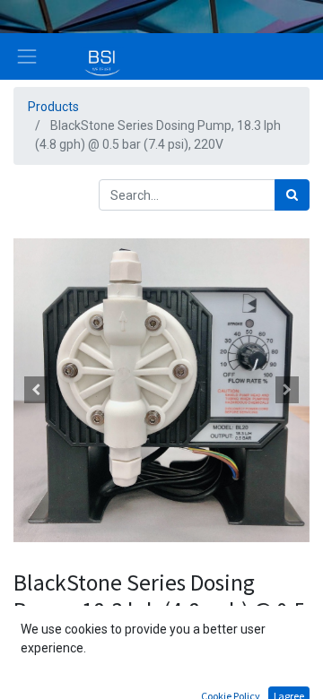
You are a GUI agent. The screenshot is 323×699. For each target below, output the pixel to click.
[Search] (292, 195)
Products (53, 106)
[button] (35, 389)
